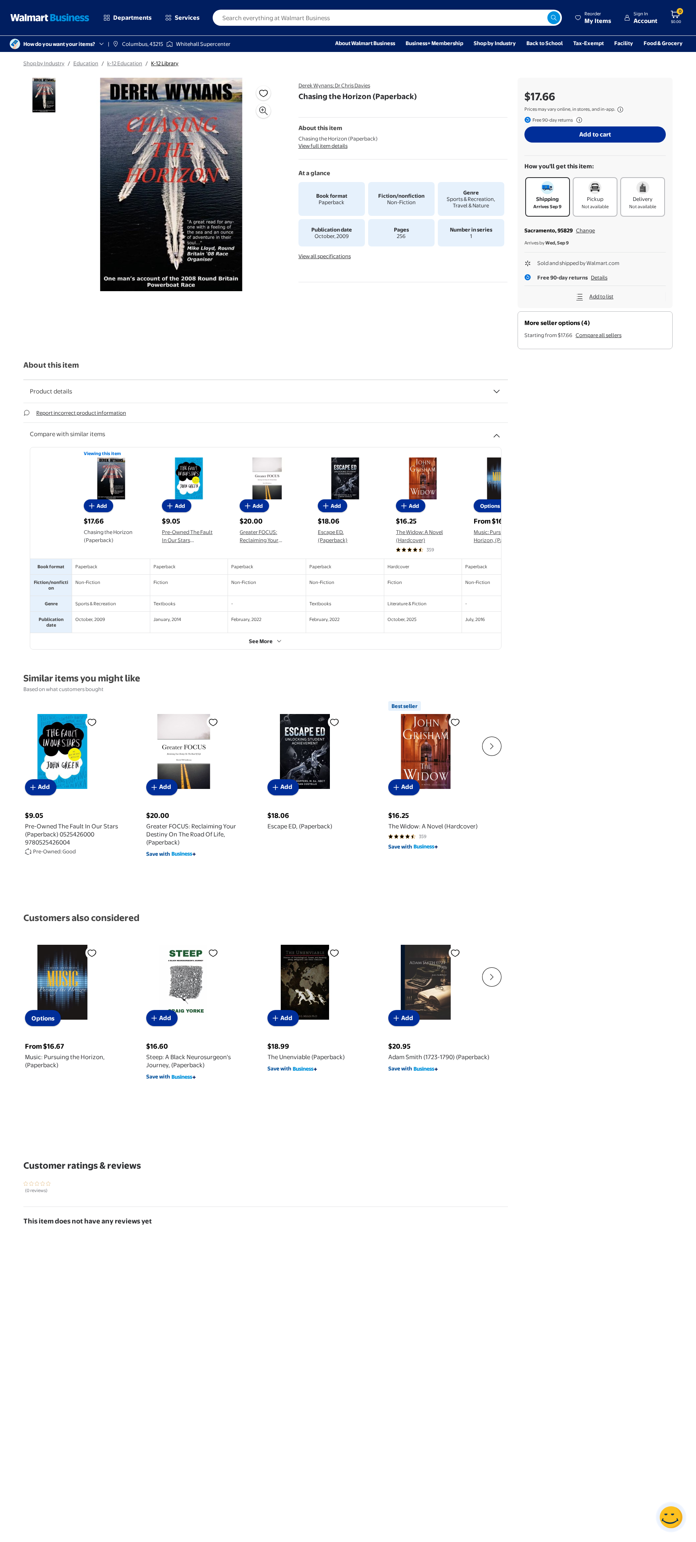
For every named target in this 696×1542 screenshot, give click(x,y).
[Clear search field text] (541, 18)
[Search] (553, 17)
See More (261, 641)
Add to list (601, 296)
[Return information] (577, 120)
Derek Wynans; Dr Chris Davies (334, 85)
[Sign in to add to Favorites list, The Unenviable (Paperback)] (334, 952)
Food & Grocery (663, 43)
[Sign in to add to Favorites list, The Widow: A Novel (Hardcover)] (455, 722)
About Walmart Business (365, 43)
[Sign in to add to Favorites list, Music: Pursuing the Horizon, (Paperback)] (91, 952)
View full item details (323, 146)
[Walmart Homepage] (50, 17)
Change (585, 230)
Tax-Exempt (588, 43)
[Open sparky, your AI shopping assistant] (671, 1517)
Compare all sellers (598, 335)
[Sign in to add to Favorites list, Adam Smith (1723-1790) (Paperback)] (455, 952)
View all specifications (324, 256)
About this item (51, 365)
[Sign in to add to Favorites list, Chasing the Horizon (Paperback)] (263, 93)
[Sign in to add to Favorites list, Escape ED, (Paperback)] (334, 722)
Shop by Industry (495, 43)
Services (187, 17)
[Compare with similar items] (496, 432)
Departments (132, 17)
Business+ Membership (434, 43)
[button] (592, 18)
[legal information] (620, 109)
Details (599, 277)
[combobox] (387, 18)
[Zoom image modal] (263, 110)
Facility (623, 43)
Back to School (544, 43)
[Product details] (496, 391)
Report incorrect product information (81, 413)
